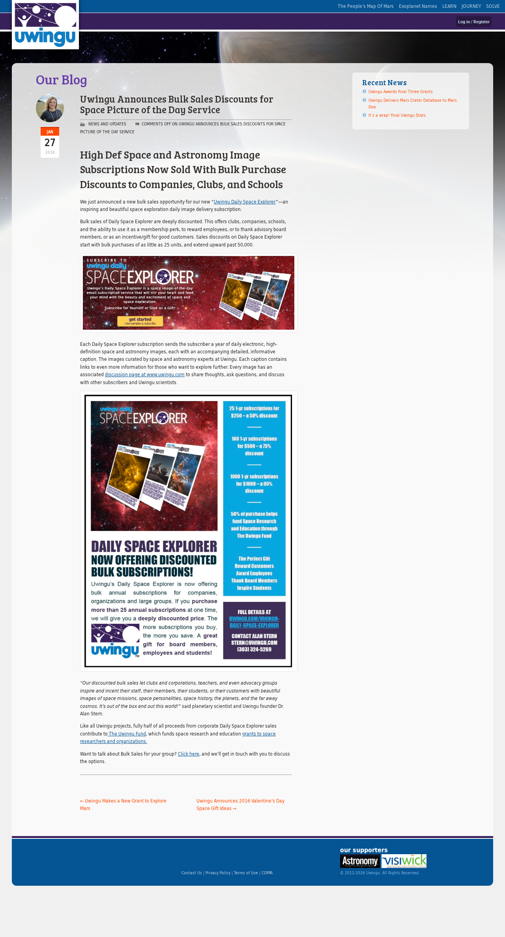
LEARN (449, 5)
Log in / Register (474, 22)
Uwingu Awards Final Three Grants (400, 91)
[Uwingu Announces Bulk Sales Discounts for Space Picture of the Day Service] (186, 531)
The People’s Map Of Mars (366, 5)
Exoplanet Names (418, 5)
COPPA (267, 873)
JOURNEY (471, 5)
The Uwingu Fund (127, 733)
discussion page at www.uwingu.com (145, 374)
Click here (188, 753)
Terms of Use (246, 873)
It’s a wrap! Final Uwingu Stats (397, 115)
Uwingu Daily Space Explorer (245, 201)
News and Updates (107, 124)
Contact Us (191, 873)
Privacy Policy (218, 873)
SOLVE (493, 5)
